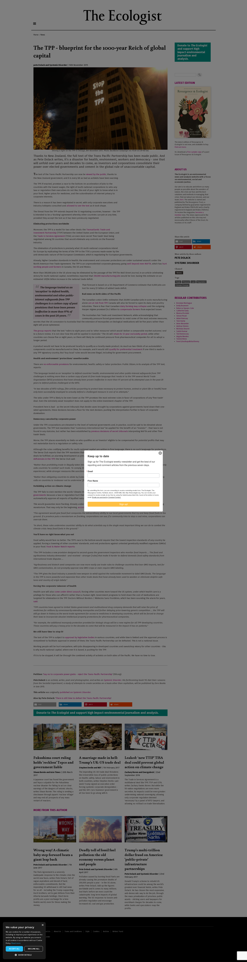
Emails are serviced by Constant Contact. (106, 497)
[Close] (160, 453)
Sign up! (123, 504)
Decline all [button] (33, 949)
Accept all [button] (14, 949)
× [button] (42, 925)
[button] (24, 954)
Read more (16, 943)
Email (90, 471)
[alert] (24, 940)
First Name (93, 481)
